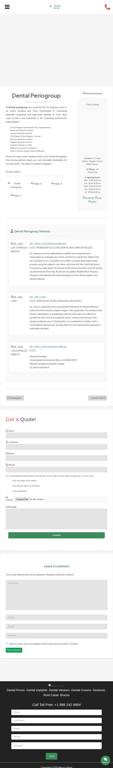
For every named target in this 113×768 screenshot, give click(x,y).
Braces (65, 695)
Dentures (99, 690)
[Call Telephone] (107, 7)
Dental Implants (36, 690)
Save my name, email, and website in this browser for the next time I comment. (44, 644)
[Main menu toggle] (7, 6)
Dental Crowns (81, 690)
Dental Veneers (59, 690)
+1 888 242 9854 (68, 705)
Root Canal (50, 695)
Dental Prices (16, 690)
